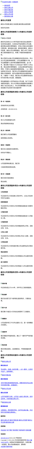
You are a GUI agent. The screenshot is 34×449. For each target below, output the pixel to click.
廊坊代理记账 (8, 10)
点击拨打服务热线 (6, 446)
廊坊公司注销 (8, 14)
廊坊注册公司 (8, 7)
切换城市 (15, 2)
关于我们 (10, 430)
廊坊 (9, 2)
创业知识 (4, 430)
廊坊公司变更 (8, 12)
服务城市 (22, 430)
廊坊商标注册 (8, 16)
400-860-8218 (5, 438)
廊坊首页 (7, 5)
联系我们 (16, 430)
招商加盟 (28, 430)
